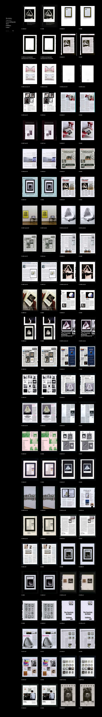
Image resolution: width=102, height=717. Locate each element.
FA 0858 (80, 397)
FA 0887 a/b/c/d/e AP (64, 340)
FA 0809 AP (81, 566)
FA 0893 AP (23, 312)
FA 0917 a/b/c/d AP (25, 227)
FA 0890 (42, 340)
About (7, 23)
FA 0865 (42, 397)
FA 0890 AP (23, 340)
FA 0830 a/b (43, 538)
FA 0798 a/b (62, 623)
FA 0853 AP (62, 425)
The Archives (9, 18)
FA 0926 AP (62, 171)
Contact (7, 27)
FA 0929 (80, 143)
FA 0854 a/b (43, 425)
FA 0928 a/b (43, 171)
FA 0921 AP (62, 199)
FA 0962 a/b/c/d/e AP (25, 86)
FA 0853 (80, 425)
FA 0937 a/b (43, 143)
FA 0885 (42, 369)
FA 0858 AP (62, 397)
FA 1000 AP (23, 28)
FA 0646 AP (23, 707)
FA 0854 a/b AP (24, 425)
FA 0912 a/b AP (24, 256)
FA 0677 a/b (81, 679)
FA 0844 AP (23, 482)
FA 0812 (42, 566)
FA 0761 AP (23, 679)
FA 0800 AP (43, 623)
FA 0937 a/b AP (24, 143)
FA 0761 (42, 679)
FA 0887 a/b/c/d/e (82, 340)
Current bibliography (11, 22)
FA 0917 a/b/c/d (44, 227)
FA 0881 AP (62, 369)
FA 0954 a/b (43, 115)
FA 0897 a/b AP (24, 284)
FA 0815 (80, 538)
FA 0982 (80, 57)
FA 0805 (23, 595)
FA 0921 (80, 199)
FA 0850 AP (23, 453)
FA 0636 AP (62, 707)
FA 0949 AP (62, 115)
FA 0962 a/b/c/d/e (44, 86)
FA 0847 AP (62, 453)
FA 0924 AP (23, 199)
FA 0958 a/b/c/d (82, 86)
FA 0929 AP (62, 143)
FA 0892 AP (62, 312)
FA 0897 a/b (43, 284)
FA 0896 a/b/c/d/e (82, 284)
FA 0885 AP (23, 369)
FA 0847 (80, 453)
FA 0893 (42, 312)
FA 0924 (42, 199)
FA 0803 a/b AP (63, 595)
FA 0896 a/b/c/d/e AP (64, 284)
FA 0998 (80, 28)
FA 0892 (80, 312)
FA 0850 (42, 453)
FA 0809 (61, 566)
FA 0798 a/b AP (82, 623)
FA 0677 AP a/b (63, 679)
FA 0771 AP (23, 651)
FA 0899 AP (62, 256)
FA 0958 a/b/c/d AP (63, 86)
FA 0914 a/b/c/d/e (82, 227)
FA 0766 (80, 651)
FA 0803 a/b (81, 595)
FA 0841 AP (62, 482)
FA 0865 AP (23, 397)
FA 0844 (42, 482)
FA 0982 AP (62, 57)
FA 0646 (42, 707)
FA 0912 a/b (43, 256)
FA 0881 (80, 369)
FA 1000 (42, 28)
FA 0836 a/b (43, 510)
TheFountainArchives (13, 10)
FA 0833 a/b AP (63, 510)
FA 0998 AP (62, 28)
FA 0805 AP (43, 595)
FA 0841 (80, 482)
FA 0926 (80, 171)
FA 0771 (42, 651)
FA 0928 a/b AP (24, 171)
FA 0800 (23, 623)
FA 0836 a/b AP (24, 510)
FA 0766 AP (62, 651)
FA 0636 (80, 707)
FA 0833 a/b (81, 510)
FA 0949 (80, 115)
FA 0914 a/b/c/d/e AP (64, 227)
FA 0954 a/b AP (24, 115)
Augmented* (9, 20)
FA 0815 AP (62, 538)
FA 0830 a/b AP (24, 538)
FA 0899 (80, 256)
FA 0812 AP (23, 566)
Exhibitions (8, 25)
